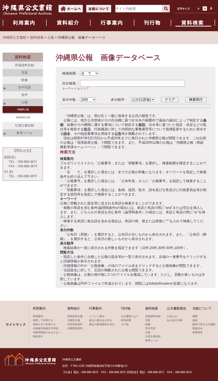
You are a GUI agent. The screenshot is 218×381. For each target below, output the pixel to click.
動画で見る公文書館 (203, 324)
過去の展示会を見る (100, 320)
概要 (195, 316)
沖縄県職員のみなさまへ (47, 332)
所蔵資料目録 (24, 65)
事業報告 (197, 332)
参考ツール (151, 340)
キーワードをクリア (75, 88)
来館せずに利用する (44, 324)
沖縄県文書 (73, 320)
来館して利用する (43, 320)
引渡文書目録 (24, 125)
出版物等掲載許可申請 (45, 328)
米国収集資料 (75, 324)
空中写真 (150, 328)
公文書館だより (130, 316)
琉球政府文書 (75, 316)
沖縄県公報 (23, 109)
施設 (195, 320)
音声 (24, 95)
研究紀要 (126, 320)
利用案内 (39, 308)
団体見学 (38, 336)
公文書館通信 (176, 308)
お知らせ (172, 316)
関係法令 (197, 328)
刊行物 (126, 308)
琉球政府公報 (23, 117)
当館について (202, 308)
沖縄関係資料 (75, 328)
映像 (24, 80)
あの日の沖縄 (174, 320)
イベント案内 (96, 316)
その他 (125, 324)
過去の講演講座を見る (102, 324)
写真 (24, 72)
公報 (147, 332)
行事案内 (95, 308)
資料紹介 (73, 308)
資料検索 (151, 308)
